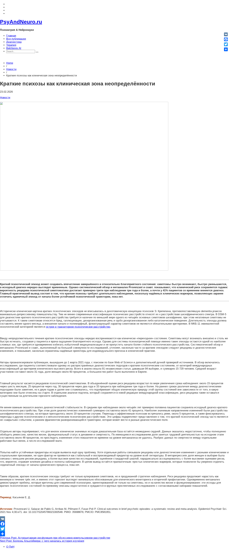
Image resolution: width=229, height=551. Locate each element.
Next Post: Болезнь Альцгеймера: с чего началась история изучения (42, 540)
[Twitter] (114, 528)
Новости (11, 69)
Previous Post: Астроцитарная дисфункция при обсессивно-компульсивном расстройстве (55, 537)
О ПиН (10, 546)
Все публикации (16, 38)
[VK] (114, 518)
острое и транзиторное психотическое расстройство (78, 326)
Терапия (11, 45)
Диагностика (13, 41)
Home (9, 63)
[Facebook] (114, 523)
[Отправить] (114, 533)
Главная (11, 35)
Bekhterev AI (13, 48)
